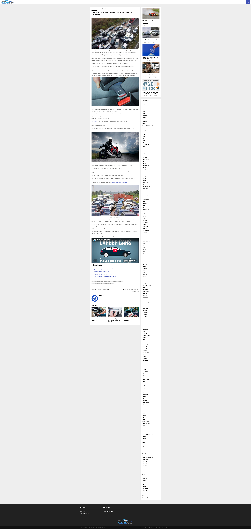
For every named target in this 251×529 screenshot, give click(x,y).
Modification (145, 360)
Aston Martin (145, 127)
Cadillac (144, 153)
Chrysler (144, 178)
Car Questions (145, 165)
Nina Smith (145, 42)
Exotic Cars (144, 232)
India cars (144, 268)
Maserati (144, 337)
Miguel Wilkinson (147, 25)
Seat (143, 417)
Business (144, 151)
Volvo (143, 492)
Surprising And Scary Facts (117, 281)
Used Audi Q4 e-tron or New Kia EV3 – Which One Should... (150, 40)
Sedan (143, 419)
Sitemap (163, 527)
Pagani (144, 381)
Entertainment (145, 226)
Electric (146, 1)
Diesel (143, 205)
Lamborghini (145, 312)
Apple (143, 123)
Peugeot (144, 385)
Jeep (143, 287)
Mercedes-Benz (145, 344)
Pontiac (144, 388)
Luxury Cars (145, 333)
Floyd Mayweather (146, 241)
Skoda (143, 427)
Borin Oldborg (146, 60)
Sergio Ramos (145, 421)
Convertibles (145, 188)
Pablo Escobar (145, 379)
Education (144, 216)
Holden (144, 255)
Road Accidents (107, 281)
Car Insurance (94, 10)
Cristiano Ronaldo (146, 192)
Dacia (143, 197)
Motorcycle (144, 362)
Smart (143, 430)
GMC (143, 253)
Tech (143, 448)
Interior (144, 276)
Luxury (122, 1)
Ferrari (144, 237)
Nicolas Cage (145, 371)
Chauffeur (144, 172)
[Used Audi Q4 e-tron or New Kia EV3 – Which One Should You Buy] (150, 32)
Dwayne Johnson (146, 213)
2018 (143, 104)
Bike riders (94, 121)
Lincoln (144, 327)
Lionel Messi (145, 329)
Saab (143, 407)
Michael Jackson (146, 346)
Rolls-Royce (145, 400)
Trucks (143, 474)
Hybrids (140, 1)
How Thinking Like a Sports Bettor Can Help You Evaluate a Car (150, 75)
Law (143, 318)
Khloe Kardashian (146, 302)
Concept (144, 184)
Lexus (143, 323)
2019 (143, 106)
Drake (143, 211)
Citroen (144, 180)
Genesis (144, 251)
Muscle (144, 365)
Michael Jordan (145, 348)
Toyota (143, 467)
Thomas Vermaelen (146, 451)
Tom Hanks (144, 465)
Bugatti (144, 146)
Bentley (144, 134)
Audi (143, 129)
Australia (144, 130)
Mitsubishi (144, 358)
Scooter (144, 415)
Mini (143, 354)
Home (113, 1)
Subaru (144, 436)
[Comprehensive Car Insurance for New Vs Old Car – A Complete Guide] (150, 85)
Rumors (134, 1)
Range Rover (145, 394)
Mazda (143, 339)
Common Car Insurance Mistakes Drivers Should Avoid (150, 58)
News (128, 1)
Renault (144, 396)
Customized (145, 195)
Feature (144, 236)
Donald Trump (145, 209)
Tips (143, 455)
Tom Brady (144, 461)
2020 (143, 107)
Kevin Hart (144, 300)
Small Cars (144, 429)
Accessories (145, 115)
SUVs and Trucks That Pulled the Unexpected (130, 290)
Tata (143, 444)
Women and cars (146, 497)
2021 (143, 109)
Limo (143, 325)
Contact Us (168, 527)
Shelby (143, 425)
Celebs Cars (145, 171)
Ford (143, 243)
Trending (144, 472)
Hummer (144, 262)
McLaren (144, 341)
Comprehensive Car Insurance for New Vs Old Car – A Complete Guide (150, 93)
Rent (143, 398)
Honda (143, 258)
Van (143, 484)
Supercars (144, 438)
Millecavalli (144, 350)
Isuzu (143, 278)
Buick (143, 148)
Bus (143, 150)
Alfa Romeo (145, 121)
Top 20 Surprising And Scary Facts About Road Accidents (102, 283)
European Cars (145, 230)
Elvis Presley (145, 222)
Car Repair (144, 169)
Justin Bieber (145, 297)
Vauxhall (144, 486)
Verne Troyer (145, 488)
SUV (118, 1)
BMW (143, 140)
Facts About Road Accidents (97, 281)
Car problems (145, 163)
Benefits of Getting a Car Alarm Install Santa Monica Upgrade (114, 320)
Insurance (144, 274)
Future (143, 247)
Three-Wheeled (145, 453)
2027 (143, 113)
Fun (143, 245)
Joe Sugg (144, 293)
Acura (143, 119)
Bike (143, 138)
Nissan (144, 375)
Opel (143, 377)
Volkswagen (145, 490)
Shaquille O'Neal (146, 423)
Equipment (144, 228)
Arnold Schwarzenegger (147, 125)
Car (143, 155)
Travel (143, 471)
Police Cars (144, 386)
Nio (143, 373)
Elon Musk (144, 220)
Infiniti (143, 272)
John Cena (144, 295)
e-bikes (144, 215)
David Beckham (145, 199)
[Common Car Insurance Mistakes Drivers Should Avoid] (150, 50)
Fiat (143, 239)
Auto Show (144, 132)
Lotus (143, 331)
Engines (144, 224)
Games (144, 249)
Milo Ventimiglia (145, 352)
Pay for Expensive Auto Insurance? (129, 319)
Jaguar (144, 279)
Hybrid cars (145, 264)
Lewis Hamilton (145, 322)
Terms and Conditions (84, 513)
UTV (143, 482)
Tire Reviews (145, 459)
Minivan (144, 356)
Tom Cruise (144, 463)
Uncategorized (145, 476)
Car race (144, 167)
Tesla (143, 450)
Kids (143, 306)
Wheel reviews (145, 495)
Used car (144, 480)
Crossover (144, 193)
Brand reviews (145, 144)
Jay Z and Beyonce (146, 285)
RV (143, 406)
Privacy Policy (82, 511)
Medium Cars (145, 343)
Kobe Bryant (145, 308)
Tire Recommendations (147, 457)
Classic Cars (145, 182)
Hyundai (144, 266)
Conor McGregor (146, 186)
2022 (143, 111)
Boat (143, 142)
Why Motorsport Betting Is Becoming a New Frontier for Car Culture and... (150, 22)
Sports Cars (145, 432)
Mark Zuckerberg (146, 335)
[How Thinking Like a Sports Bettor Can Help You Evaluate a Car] (150, 67)
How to (143, 260)
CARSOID (94, 16)
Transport (144, 469)
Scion (143, 413)
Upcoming (144, 478)
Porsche (144, 390)
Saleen (143, 411)
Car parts (144, 161)
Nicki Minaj (144, 369)
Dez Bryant (144, 203)
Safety (143, 409)
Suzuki (143, 442)
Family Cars (145, 234)
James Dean (145, 281)
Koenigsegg (145, 310)
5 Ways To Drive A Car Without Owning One (99, 319)
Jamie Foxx (144, 283)
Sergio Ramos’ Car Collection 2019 (100, 290)
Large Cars (144, 316)
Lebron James (145, 320)
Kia (143, 304)
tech (143, 446)
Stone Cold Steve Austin (147, 434)
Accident (144, 117)
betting (143, 136)
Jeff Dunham (145, 289)
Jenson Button (145, 291)
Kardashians (145, 299)
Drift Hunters (126, 54)
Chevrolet (144, 174)
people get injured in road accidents (120, 182)
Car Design (144, 157)
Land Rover (144, 314)
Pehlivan (144, 383)
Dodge (143, 207)
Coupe (143, 190)
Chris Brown (145, 176)
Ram (143, 392)
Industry (144, 270)
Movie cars (144, 364)
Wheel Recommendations (148, 493)
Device (143, 201)
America (101, 68)
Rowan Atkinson (145, 402)
